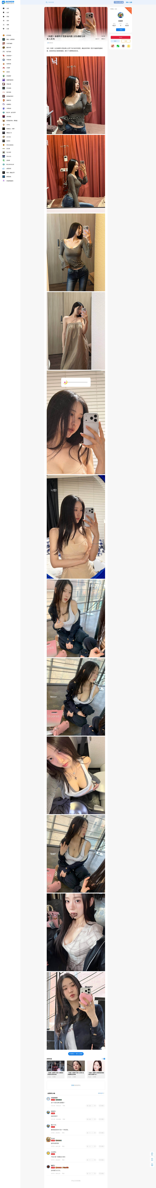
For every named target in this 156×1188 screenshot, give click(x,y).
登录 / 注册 (129, 2)
